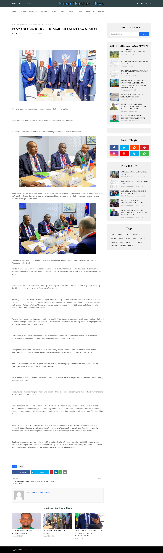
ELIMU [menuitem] (79, 12)
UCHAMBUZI (130, 242)
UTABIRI (139, 242)
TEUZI (121, 242)
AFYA (112, 235)
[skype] (134, 153)
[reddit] (134, 147)
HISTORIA (120, 235)
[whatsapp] (144, 153)
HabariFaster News (28, 550)
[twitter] (142, 4)
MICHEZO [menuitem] (33, 12)
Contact (28, 3)
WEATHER (114, 246)
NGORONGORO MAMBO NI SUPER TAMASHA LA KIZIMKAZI (134, 96)
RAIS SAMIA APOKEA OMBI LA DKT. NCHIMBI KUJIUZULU (134, 192)
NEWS (121, 238)
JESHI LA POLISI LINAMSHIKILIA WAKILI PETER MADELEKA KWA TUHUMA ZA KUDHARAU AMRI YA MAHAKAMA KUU (133, 84)
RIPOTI (135, 238)
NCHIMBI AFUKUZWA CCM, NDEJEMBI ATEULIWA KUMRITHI (26, 532)
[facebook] (138, 4)
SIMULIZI (142, 238)
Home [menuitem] (14, 12)
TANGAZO (114, 242)
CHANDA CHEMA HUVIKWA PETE (133, 52)
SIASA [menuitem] (62, 12)
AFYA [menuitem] (54, 12)
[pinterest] (150, 4)
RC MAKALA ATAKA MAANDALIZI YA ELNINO (56, 532)
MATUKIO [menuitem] (101, 12)
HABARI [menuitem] (23, 12)
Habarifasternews (18, 34)
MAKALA (113, 238)
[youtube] (124, 153)
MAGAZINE (136, 235)
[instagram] (146, 4)
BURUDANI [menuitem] (44, 12)
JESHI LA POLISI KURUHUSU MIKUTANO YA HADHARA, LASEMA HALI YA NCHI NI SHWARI (133, 106)
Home (14, 3)
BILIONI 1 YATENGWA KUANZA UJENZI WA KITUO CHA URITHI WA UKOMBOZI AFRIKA (89, 533)
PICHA (128, 238)
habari (19, 24)
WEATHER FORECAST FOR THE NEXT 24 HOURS (134, 183)
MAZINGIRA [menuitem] (89, 12)
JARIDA (128, 235)
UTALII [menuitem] (70, 12)
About (20, 3)
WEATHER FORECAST (126, 246)
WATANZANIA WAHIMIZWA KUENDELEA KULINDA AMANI (132, 202)
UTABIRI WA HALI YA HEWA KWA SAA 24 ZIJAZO (134, 63)
